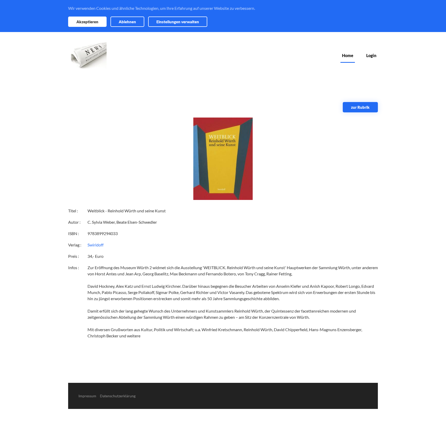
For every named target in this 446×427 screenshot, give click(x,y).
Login (371, 55)
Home (347, 55)
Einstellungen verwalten (177, 21)
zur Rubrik (360, 107)
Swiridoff (95, 244)
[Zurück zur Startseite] (87, 55)
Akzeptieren (87, 21)
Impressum (87, 396)
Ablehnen (127, 21)
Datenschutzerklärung (118, 396)
